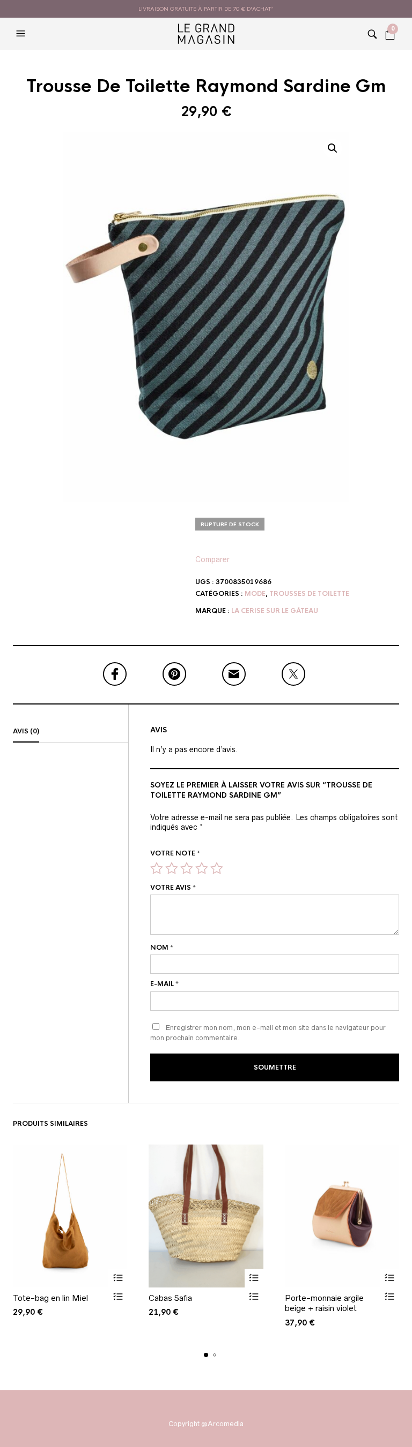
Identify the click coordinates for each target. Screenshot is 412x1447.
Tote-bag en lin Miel (50, 1297)
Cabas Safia (170, 1297)
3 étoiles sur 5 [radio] (186, 868)
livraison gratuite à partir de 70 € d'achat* (206, 8)
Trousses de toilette (309, 593)
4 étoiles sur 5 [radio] (201, 868)
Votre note (175, 853)
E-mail (164, 984)
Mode (255, 593)
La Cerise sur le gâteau (274, 611)
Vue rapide (117, 1296)
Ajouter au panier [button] (117, 1278)
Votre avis (173, 887)
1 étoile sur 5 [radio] (156, 868)
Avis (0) (26, 731)
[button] (22, 34)
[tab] (70, 732)
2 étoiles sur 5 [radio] (171, 868)
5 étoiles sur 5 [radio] (216, 868)
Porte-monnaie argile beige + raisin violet (324, 1303)
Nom (161, 947)
